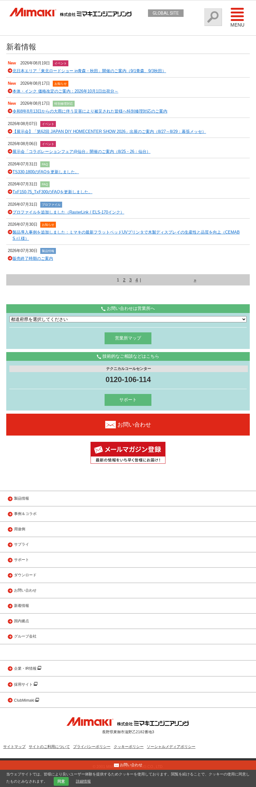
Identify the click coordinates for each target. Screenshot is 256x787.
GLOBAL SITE (166, 13)
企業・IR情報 (25, 668)
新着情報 (21, 605)
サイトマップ (14, 746)
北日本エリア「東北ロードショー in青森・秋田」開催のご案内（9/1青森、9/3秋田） (89, 70)
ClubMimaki (24, 700)
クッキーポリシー (129, 746)
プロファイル (51, 204)
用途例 (19, 529)
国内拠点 (21, 621)
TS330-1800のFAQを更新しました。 (45, 171)
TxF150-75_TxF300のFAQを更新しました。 (52, 191)
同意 (61, 781)
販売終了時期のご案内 (32, 258)
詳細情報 (83, 781)
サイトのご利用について (49, 746)
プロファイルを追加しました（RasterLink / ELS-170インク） (68, 212)
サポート (128, 399)
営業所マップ (128, 338)
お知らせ (60, 83)
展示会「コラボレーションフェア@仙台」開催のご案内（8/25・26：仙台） (81, 151)
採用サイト (24, 684)
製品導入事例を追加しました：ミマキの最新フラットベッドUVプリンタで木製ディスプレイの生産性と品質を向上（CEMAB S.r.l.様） (126, 235)
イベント (60, 63)
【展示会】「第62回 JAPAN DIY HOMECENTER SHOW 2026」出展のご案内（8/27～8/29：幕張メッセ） (109, 131)
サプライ (21, 544)
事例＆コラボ (25, 514)
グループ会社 (25, 636)
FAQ (45, 164)
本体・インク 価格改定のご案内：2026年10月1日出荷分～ (65, 91)
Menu (237, 25)
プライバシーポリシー (92, 746)
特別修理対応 (63, 103)
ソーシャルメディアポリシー (171, 746)
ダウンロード (25, 575)
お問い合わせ (25, 590)
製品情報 (48, 251)
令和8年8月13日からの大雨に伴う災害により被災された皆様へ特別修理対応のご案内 (89, 111)
